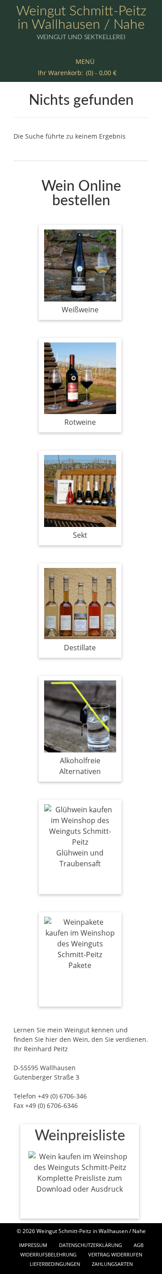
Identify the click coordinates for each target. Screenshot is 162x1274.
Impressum (33, 1245)
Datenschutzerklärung (90, 1245)
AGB (139, 1245)
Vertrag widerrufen (115, 1254)
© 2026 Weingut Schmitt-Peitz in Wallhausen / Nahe (81, 1231)
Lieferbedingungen (55, 1263)
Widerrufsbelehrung (48, 1254)
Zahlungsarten (112, 1263)
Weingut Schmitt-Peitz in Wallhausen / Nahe (81, 18)
